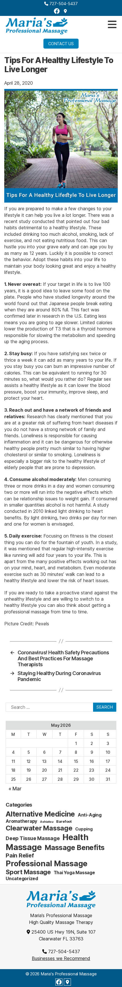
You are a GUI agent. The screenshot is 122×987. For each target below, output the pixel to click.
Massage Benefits (75, 847)
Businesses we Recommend (61, 958)
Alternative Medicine (40, 814)
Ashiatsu (46, 822)
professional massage (26, 612)
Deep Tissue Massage (33, 838)
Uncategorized (22, 878)
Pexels (42, 623)
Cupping (83, 828)
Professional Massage (46, 863)
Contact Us (61, 43)
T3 (58, 329)
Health (75, 837)
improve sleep (83, 392)
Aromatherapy (21, 821)
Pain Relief (20, 855)
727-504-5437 (63, 3)
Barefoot (64, 821)
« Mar (15, 789)
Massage (24, 847)
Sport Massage (28, 872)
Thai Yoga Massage (74, 872)
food (81, 240)
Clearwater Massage (39, 828)
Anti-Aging (90, 815)
